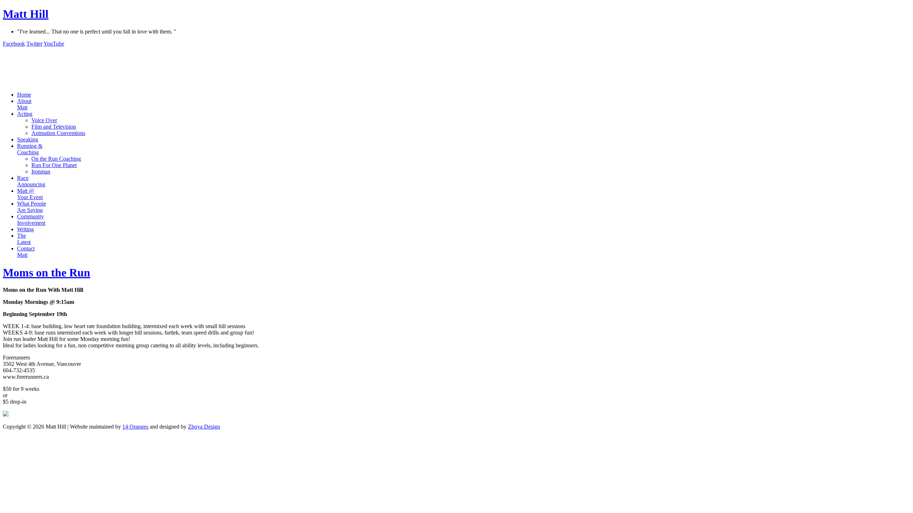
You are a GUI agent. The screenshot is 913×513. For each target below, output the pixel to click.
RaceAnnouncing (31, 181)
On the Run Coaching (56, 159)
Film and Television (53, 127)
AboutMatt (24, 104)
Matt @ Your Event (30, 194)
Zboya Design (204, 427)
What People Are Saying (31, 207)
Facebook (14, 44)
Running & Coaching (29, 149)
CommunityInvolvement (31, 219)
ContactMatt (26, 251)
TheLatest (24, 239)
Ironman (40, 172)
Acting (24, 114)
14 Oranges (135, 427)
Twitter (34, 44)
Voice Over (44, 120)
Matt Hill (26, 13)
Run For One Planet (54, 165)
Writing (25, 229)
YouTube (54, 44)
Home (24, 95)
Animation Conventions (58, 133)
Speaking (27, 139)
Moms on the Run (46, 272)
